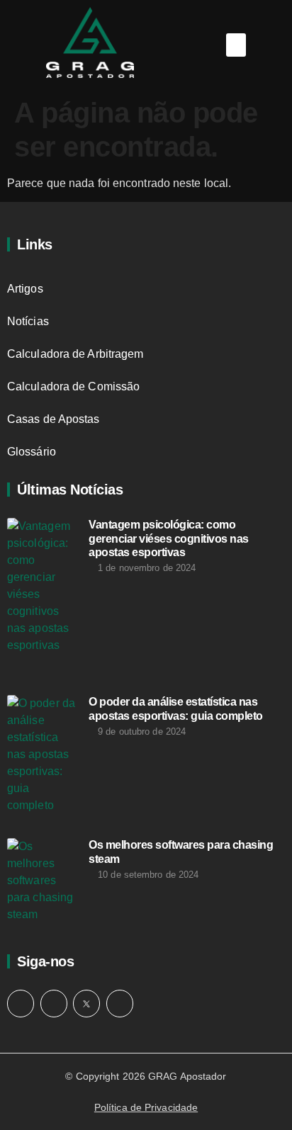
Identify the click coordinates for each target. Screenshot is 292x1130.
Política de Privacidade (146, 1107)
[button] (236, 45)
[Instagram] (20, 1003)
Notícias (28, 321)
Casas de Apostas (53, 419)
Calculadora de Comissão (73, 386)
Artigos (25, 289)
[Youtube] (119, 1003)
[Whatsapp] (53, 1003)
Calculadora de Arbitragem (75, 354)
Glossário (31, 452)
